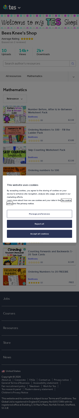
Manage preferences (39, 213)
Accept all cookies (39, 233)
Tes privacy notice (25, 203)
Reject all (39, 223)
